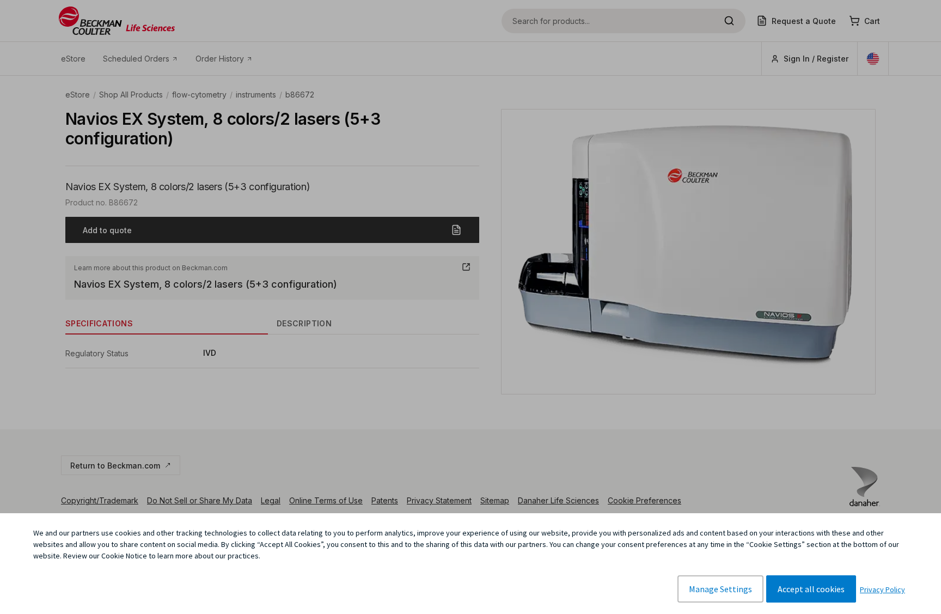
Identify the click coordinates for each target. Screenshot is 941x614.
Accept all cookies (811, 588)
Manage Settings (720, 588)
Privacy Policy (882, 589)
